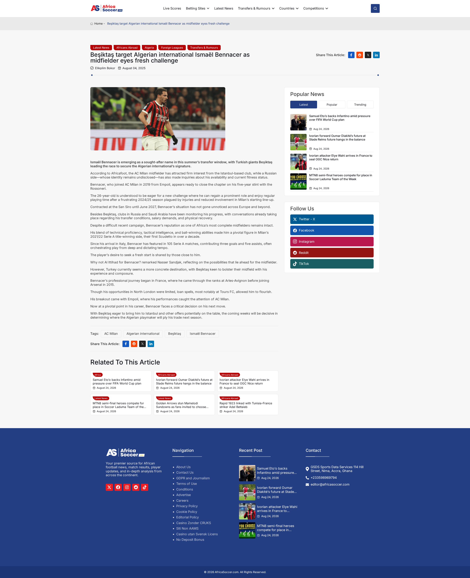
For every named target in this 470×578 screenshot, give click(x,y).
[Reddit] (135, 487)
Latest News (223, 8)
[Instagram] (127, 487)
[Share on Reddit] (359, 55)
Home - (99, 23)
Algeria (149, 47)
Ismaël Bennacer (203, 334)
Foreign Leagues (172, 47)
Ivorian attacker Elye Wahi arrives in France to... (277, 509)
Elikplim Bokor (105, 68)
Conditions (184, 489)
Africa (98, 374)
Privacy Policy (187, 506)
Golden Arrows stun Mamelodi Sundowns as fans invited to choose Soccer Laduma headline (181, 405)
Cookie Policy (186, 512)
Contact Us (185, 472)
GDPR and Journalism (193, 478)
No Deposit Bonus (190, 539)
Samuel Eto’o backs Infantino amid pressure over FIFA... (275, 470)
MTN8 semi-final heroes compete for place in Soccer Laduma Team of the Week (118, 405)
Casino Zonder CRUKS (193, 523)
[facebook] (118, 487)
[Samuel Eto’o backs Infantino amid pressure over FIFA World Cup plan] (247, 473)
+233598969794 (324, 477)
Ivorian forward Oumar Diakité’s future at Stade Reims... (275, 490)
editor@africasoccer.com (330, 484)
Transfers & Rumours (254, 8)
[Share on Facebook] (351, 55)
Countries (286, 8)
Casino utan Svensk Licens (197, 534)
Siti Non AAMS (187, 528)
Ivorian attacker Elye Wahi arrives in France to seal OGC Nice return (244, 381)
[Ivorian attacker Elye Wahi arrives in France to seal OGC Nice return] (247, 511)
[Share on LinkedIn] (376, 55)
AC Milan (111, 334)
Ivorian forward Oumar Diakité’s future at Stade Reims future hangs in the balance (184, 381)
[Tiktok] (144, 487)
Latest (303, 104)
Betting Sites (195, 8)
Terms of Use (186, 484)
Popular (332, 104)
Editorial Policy (187, 517)
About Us (183, 467)
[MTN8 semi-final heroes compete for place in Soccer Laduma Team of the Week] (247, 530)
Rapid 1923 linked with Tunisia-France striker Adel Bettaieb (246, 405)
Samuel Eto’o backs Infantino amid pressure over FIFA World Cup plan (117, 381)
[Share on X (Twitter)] (368, 55)
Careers (182, 500)
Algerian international (142, 334)
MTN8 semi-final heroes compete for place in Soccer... (275, 528)
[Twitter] (109, 487)
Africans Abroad (127, 47)
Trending (360, 104)
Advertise (183, 495)
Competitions (313, 8)
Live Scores (172, 8)
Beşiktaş (174, 334)
